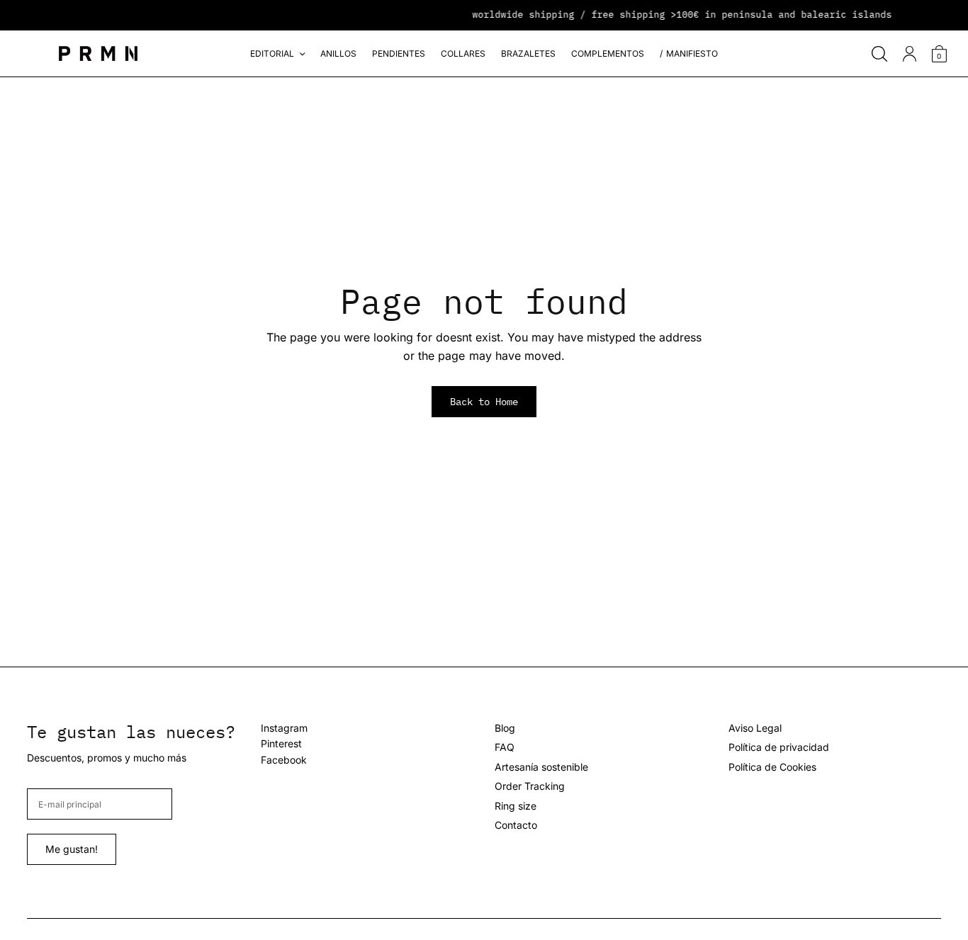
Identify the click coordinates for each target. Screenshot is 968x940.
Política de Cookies (772, 767)
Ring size (515, 806)
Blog (505, 728)
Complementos (607, 53)
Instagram (284, 728)
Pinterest (281, 743)
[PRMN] (98, 53)
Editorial (272, 53)
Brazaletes (528, 53)
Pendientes (398, 53)
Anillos (338, 53)
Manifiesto (692, 53)
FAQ (504, 747)
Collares (463, 53)
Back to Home (484, 401)
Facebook (284, 760)
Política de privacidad (778, 747)
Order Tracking (530, 786)
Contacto (516, 825)
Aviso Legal (755, 728)
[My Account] (909, 53)
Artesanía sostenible (541, 767)
